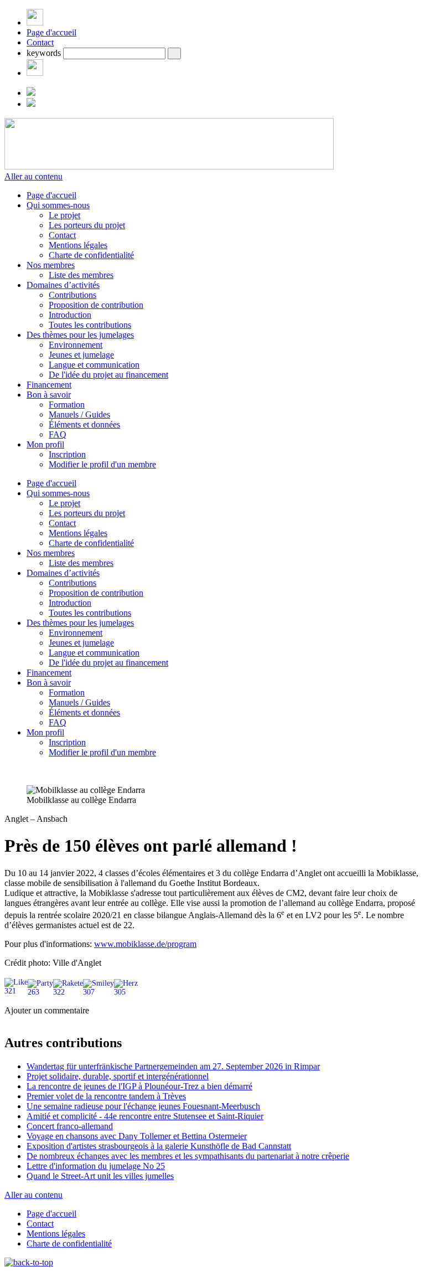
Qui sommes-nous (58, 205)
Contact (40, 42)
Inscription (67, 454)
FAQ (57, 434)
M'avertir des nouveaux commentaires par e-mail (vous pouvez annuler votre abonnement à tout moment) (210, 1120)
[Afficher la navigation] (35, 22)
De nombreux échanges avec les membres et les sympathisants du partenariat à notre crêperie (188, 1156)
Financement (49, 384)
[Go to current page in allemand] (31, 92)
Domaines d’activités (63, 285)
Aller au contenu (33, 176)
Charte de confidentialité (91, 255)
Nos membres (51, 265)
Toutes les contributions (90, 324)
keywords (44, 53)
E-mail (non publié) (74, 1041)
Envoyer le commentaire (48, 1138)
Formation (67, 404)
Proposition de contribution (96, 305)
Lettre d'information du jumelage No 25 (96, 1166)
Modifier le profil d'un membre (102, 464)
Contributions (72, 295)
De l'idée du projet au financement (108, 374)
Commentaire (63, 1104)
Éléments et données (84, 424)
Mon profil (45, 444)
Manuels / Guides (79, 414)
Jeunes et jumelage (81, 354)
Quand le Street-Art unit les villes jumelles (100, 1176)
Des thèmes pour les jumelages (80, 334)
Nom (49, 1029)
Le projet (64, 215)
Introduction (70, 315)
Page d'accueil (51, 32)
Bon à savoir (49, 394)
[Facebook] (35, 73)
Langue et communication (94, 364)
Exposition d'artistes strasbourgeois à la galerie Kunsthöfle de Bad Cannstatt (159, 1146)
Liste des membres (81, 275)
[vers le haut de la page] (28, 1262)
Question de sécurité (75, 1064)
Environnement (75, 344)
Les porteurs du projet (87, 225)
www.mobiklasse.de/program (145, 944)
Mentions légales (78, 245)
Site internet (26, 1053)
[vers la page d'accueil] (169, 166)
